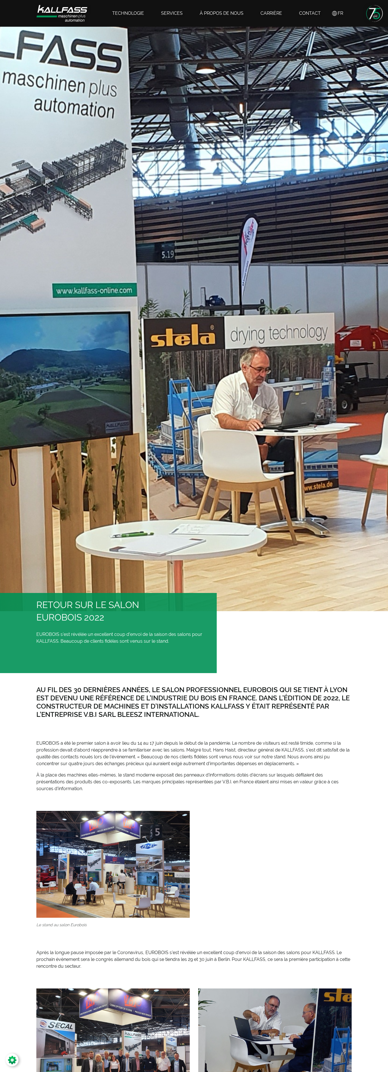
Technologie (128, 13)
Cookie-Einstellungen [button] (35, 1060)
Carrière (271, 13)
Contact (310, 13)
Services (172, 13)
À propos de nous (221, 13)
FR (340, 13)
